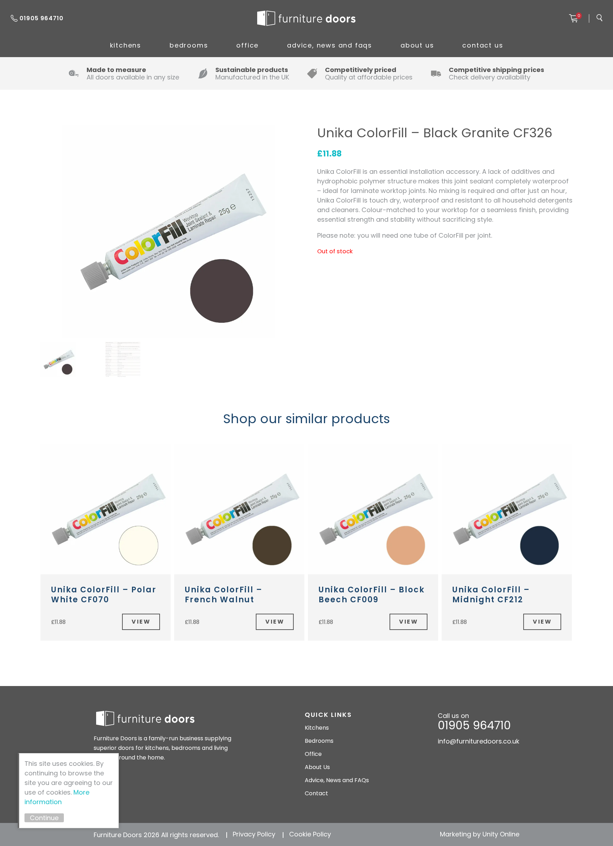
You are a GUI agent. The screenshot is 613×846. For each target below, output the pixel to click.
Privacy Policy (254, 834)
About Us (417, 45)
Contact (316, 793)
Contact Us (482, 45)
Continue (44, 817)
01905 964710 (41, 18)
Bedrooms (189, 45)
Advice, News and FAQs (329, 45)
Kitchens (125, 45)
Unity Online (500, 834)
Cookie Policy (310, 834)
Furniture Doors (306, 18)
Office (247, 45)
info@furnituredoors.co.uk (478, 741)
